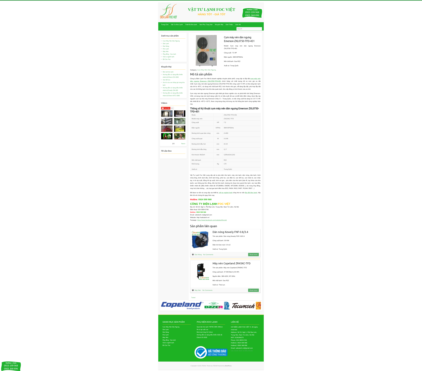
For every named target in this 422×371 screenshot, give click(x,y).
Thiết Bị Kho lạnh (191, 24)
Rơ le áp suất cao (202, 329)
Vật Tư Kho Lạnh (177, 24)
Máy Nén (198, 290)
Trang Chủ (164, 24)
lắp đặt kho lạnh (251, 192)
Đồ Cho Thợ (167, 59)
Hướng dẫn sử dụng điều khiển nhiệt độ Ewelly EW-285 (173, 89)
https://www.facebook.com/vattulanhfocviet (212, 220)
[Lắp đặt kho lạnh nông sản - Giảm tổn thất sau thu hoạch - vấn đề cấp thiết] (179, 136)
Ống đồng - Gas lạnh (169, 54)
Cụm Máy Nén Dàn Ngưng (206, 70)
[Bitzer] (214, 305)
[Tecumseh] (239, 305)
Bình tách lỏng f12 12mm (205, 332)
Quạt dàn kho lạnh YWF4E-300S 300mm (210, 327)
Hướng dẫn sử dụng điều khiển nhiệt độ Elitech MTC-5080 (173, 94)
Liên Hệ (238, 24)
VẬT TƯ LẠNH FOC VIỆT (211, 9)
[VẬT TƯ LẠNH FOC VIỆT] (168, 11)
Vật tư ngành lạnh (168, 57)
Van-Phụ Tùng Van (206, 24)
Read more (253, 254)
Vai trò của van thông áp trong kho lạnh (174, 84)
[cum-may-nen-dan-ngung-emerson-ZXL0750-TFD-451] (206, 36)
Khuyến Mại (219, 24)
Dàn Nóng (198, 254)
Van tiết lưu (166, 80)
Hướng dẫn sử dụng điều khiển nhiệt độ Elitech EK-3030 (173, 76)
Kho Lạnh (166, 49)
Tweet (193, 297)
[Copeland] (182, 305)
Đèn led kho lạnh (168, 72)
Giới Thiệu (229, 24)
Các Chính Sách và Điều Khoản (242, 351)
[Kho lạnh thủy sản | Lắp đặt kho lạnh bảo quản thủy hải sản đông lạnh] (179, 121)
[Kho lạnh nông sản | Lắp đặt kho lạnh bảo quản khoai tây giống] (166, 136)
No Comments (208, 254)
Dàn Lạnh (166, 43)
